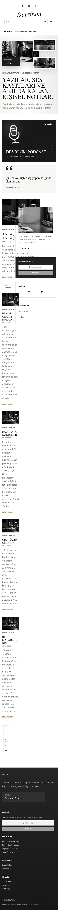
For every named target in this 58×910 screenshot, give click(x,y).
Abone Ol (35, 273)
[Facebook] (22, 6)
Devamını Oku (7, 277)
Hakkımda (6, 889)
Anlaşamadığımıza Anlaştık (12, 841)
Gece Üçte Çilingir (9, 852)
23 (6, 751)
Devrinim (29, 13)
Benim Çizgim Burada (10, 845)
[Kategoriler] (51, 21)
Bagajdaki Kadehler (10, 849)
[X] (29, 6)
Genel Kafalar (21, 31)
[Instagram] (35, 6)
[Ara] (45, 21)
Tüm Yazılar (8, 31)
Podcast (33, 31)
